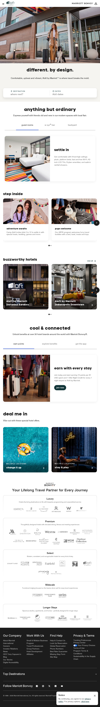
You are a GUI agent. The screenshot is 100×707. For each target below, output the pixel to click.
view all (90, 261)
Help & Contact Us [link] (57, 640)
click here (85, 701)
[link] (25, 219)
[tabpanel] (50, 93)
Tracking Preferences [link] (82, 640)
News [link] (5, 651)
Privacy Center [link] (79, 643)
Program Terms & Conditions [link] (80, 652)
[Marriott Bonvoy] (82, 3)
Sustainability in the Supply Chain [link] (84, 657)
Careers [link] (6, 646)
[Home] (12, 5)
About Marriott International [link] (9, 641)
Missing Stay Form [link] (57, 654)
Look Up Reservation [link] (58, 643)
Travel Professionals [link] (35, 646)
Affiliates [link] (30, 654)
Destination (19, 91)
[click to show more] (96, 223)
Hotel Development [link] (34, 651)
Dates (58, 91)
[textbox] (26, 94)
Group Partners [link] (33, 649)
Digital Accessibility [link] (11, 662)
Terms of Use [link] (79, 648)
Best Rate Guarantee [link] (58, 651)
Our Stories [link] (7, 660)
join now (60, 387)
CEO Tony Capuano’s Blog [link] (12, 655)
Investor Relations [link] (10, 649)
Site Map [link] (53, 657)
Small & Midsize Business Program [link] (37, 641)
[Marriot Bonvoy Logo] (50, 484)
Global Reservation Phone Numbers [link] (58, 647)
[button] (67, 92)
